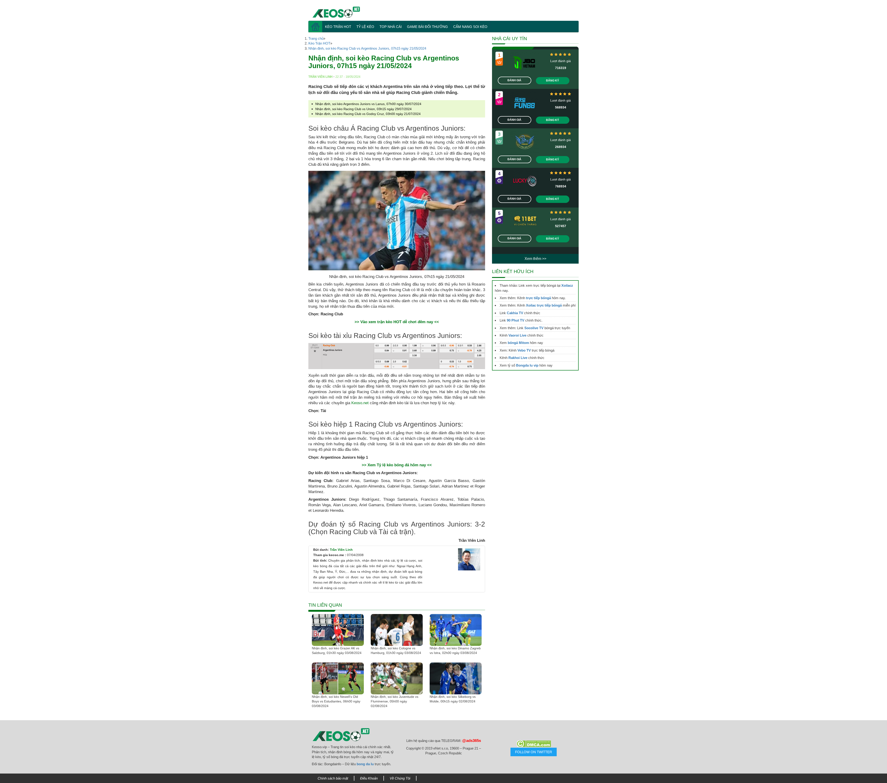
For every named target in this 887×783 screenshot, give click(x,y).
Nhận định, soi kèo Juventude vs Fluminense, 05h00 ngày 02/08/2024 (394, 701)
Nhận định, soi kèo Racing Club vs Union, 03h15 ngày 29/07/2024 (363, 109)
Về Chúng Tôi (400, 778)
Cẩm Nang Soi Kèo (470, 27)
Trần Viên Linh (341, 549)
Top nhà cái (391, 27)
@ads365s (471, 740)
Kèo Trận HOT (338, 27)
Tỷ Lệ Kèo (365, 27)
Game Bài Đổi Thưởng (427, 27)
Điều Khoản (369, 778)
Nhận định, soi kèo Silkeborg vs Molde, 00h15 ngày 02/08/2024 (453, 699)
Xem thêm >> (535, 259)
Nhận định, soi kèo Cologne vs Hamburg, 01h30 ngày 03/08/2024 (396, 650)
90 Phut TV (515, 320)
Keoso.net (360, 403)
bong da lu (365, 764)
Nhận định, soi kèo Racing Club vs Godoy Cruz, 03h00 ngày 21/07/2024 (368, 114)
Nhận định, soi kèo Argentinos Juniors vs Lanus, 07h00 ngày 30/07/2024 (368, 104)
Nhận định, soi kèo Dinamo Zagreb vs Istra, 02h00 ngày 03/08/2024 (455, 650)
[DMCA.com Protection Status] (533, 743)
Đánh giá (514, 80)
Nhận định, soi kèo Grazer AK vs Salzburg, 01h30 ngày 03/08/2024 (336, 650)
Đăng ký (552, 80)
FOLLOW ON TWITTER (533, 752)
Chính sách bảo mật (333, 778)
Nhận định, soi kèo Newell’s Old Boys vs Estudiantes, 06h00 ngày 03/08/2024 (336, 701)
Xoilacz (567, 285)
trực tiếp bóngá (538, 298)
